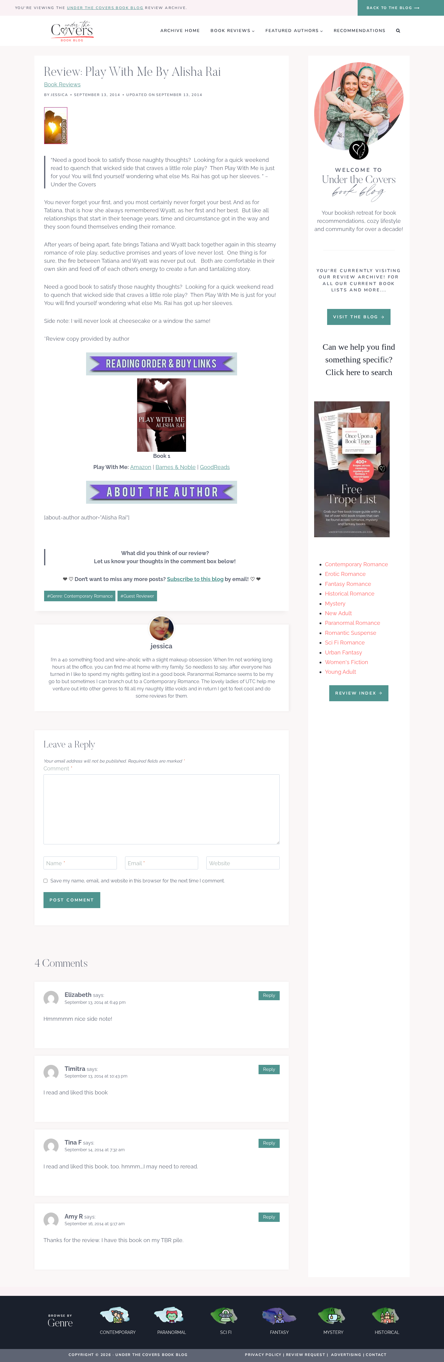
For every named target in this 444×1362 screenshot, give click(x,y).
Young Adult (340, 672)
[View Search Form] (398, 31)
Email (136, 863)
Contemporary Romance (356, 564)
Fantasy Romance (348, 584)
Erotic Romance (345, 574)
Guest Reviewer (137, 596)
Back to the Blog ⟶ (393, 7)
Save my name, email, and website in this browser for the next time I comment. (137, 881)
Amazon (140, 467)
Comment (57, 768)
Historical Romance (350, 593)
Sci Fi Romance (345, 642)
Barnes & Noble (176, 467)
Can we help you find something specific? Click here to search (359, 359)
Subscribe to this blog (195, 579)
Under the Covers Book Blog (105, 7)
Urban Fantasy (343, 652)
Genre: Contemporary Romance (80, 596)
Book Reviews (62, 84)
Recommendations (360, 31)
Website (219, 863)
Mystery (335, 603)
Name (55, 863)
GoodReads (215, 467)
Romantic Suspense (350, 633)
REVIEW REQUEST (305, 1354)
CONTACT (376, 1354)
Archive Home (180, 31)
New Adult (338, 613)
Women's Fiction (346, 662)
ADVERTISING (346, 1354)
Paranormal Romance (352, 623)
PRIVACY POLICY (263, 1354)
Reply (269, 995)
